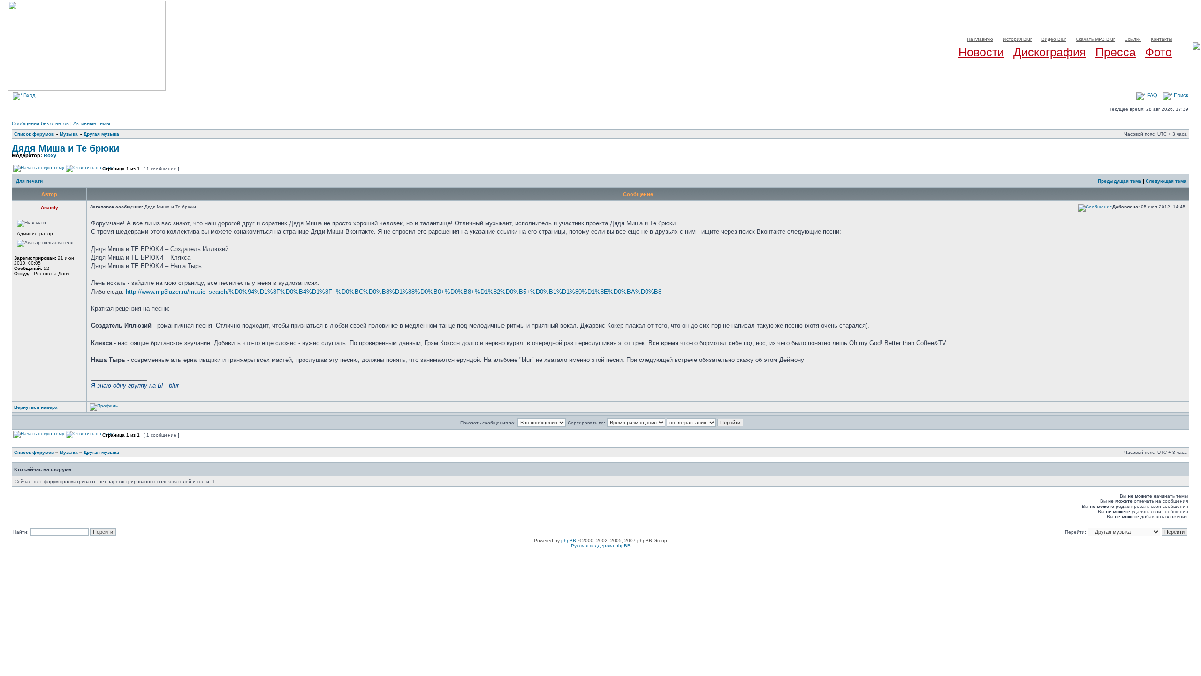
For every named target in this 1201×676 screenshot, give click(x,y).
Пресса (1115, 52)
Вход (28, 95)
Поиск (1180, 95)
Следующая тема (1166, 181)
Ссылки (1133, 39)
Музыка (69, 134)
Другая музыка (101, 134)
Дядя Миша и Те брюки (65, 148)
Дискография (1049, 52)
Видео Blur (1053, 39)
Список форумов (34, 134)
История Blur (1017, 39)
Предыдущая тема (1119, 181)
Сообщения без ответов (40, 123)
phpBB (568, 540)
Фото (1158, 52)
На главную (980, 39)
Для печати (29, 181)
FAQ (1151, 95)
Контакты (1161, 39)
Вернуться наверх (36, 407)
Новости (981, 52)
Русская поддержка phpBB (601, 545)
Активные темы (91, 123)
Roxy (50, 155)
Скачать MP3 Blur (1095, 39)
